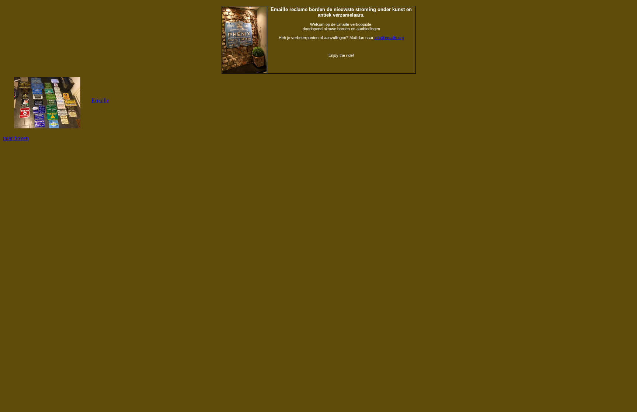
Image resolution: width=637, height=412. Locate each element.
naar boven (16, 138)
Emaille (100, 100)
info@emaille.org (389, 37)
